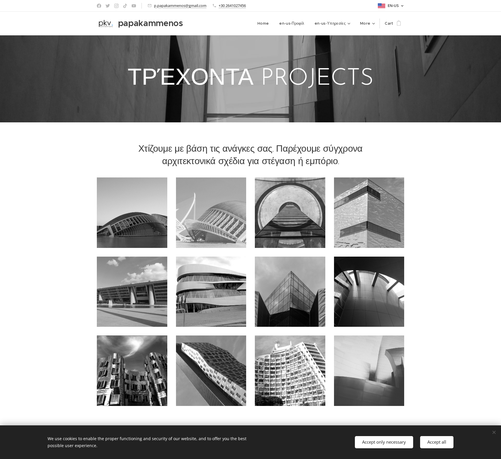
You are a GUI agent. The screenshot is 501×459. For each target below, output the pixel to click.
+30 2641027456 (232, 5)
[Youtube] (133, 6)
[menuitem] (263, 23)
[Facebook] (99, 6)
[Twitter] (107, 6)
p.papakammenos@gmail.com (180, 5)
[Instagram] (116, 6)
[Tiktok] (125, 6)
